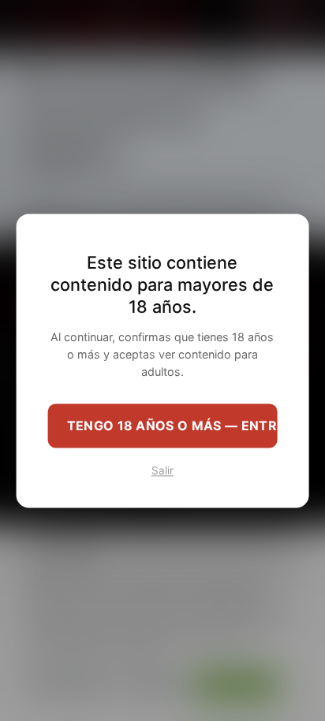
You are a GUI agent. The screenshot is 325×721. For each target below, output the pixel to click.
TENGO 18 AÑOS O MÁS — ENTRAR (172, 425)
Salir (162, 470)
